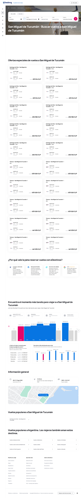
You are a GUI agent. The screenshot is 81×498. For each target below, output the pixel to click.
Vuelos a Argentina (20, 7)
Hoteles (9, 473)
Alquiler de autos (11, 475)
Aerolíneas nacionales (30, 468)
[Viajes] (2, 16)
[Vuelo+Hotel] (2, 9)
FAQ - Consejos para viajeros (32, 483)
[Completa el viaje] (2, 28)
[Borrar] (21, 19)
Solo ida (20, 13)
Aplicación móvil (29, 460)
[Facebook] (77, 493)
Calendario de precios (30, 478)
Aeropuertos (28, 473)
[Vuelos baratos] (2, 12)
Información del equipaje (31, 480)
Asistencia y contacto (48, 468)
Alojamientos (10, 465)
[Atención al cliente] (2, 35)
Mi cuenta (75, 2)
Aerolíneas (28, 465)
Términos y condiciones (13, 493)
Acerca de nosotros (48, 460)
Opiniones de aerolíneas (31, 470)
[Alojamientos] (2, 20)
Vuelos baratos (13, 7)
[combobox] (14, 19)
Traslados (10, 483)
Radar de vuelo (29, 463)
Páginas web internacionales (65, 493)
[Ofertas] (2, 24)
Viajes (9, 463)
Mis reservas (46, 465)
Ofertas (9, 478)
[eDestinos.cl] (8, 8)
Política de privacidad (23, 493)
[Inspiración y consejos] (2, 31)
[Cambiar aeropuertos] (24, 18)
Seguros (10, 480)
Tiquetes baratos (11, 470)
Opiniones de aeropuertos (31, 475)
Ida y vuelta (13, 13)
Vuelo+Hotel (10, 468)
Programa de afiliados (48, 463)
